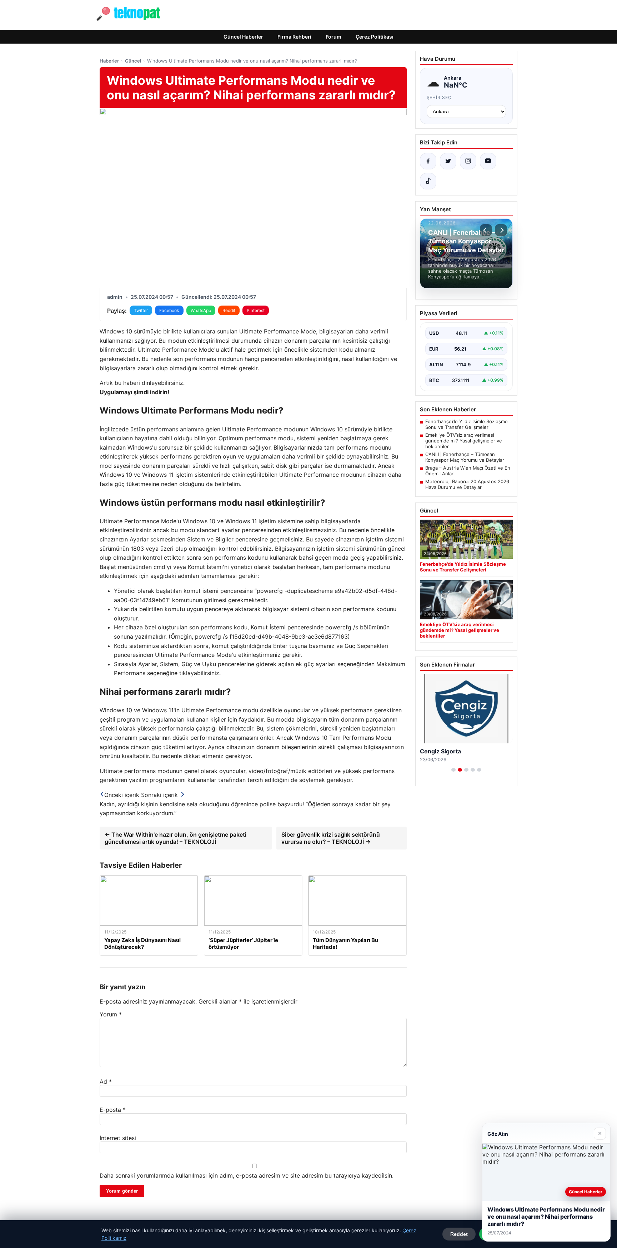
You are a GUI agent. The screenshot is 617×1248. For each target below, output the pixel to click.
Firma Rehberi (294, 37)
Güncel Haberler (243, 37)
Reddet (459, 1234)
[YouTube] (488, 161)
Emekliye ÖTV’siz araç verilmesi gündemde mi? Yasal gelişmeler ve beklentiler (463, 440)
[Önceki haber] (486, 230)
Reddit (228, 310)
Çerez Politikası (374, 37)
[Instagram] (468, 161)
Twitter (141, 310)
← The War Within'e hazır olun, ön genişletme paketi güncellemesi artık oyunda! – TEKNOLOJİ (175, 838)
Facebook (169, 310)
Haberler (109, 61)
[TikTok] (428, 181)
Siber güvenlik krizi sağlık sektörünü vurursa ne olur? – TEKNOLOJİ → (330, 838)
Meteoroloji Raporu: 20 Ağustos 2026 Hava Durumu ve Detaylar (467, 484)
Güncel (133, 61)
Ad (106, 1081)
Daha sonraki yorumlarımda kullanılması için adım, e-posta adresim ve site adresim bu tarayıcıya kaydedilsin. (246, 1175)
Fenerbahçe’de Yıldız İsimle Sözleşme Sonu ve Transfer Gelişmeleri (466, 424)
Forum (333, 37)
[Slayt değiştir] (453, 770)
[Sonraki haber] (501, 230)
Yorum (111, 1014)
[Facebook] (428, 161)
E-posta (113, 1109)
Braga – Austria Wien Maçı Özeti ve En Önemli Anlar (467, 470)
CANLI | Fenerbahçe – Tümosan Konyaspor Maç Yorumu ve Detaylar (464, 457)
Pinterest (256, 310)
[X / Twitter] (448, 161)
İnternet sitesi (118, 1137)
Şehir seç (439, 97)
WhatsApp (201, 310)
